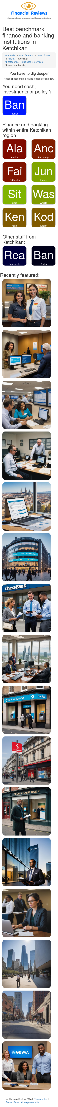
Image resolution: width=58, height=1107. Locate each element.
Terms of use (12, 1102)
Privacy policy (40, 1099)
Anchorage (43, 157)
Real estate (14, 264)
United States (43, 55)
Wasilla (43, 202)
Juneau (43, 180)
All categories (12, 61)
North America (26, 55)
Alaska (11, 58)
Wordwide (10, 55)
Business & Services (32, 61)
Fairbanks (15, 180)
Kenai (14, 225)
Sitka (14, 202)
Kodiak (43, 225)
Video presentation (30, 1102)
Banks (14, 113)
